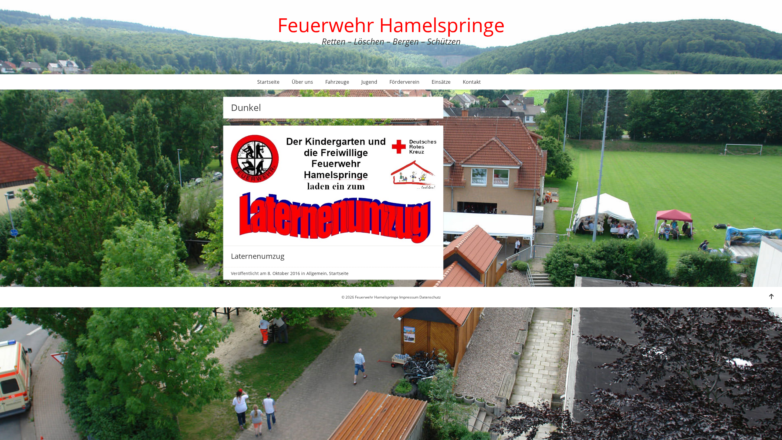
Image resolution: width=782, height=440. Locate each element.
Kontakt (472, 82)
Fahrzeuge (337, 82)
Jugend (369, 82)
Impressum (408, 297)
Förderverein (404, 82)
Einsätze (441, 82)
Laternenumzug (257, 256)
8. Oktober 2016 (284, 273)
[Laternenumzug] (333, 244)
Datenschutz (430, 297)
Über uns (302, 82)
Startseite (268, 82)
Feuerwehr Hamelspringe (391, 25)
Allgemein (316, 273)
